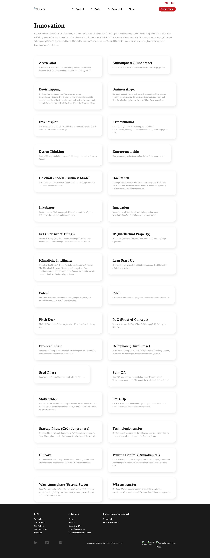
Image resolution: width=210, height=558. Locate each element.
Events (72, 522)
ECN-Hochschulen (111, 522)
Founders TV (75, 526)
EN (172, 3)
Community (108, 519)
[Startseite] (40, 9)
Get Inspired (78, 9)
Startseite (38, 519)
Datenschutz (101, 543)
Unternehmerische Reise (80, 532)
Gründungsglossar (77, 529)
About (132, 9)
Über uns (38, 532)
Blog (71, 519)
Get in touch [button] (167, 9)
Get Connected (115, 9)
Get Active (96, 9)
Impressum (91, 543)
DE (166, 3)
